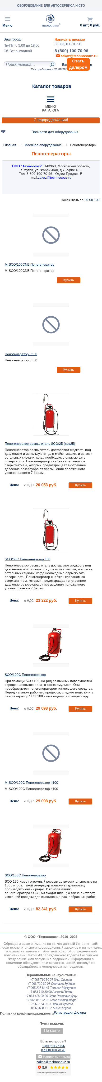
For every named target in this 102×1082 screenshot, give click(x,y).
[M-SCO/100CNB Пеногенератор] (51, 235)
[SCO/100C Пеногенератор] (51, 645)
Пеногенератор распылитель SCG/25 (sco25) (40, 443)
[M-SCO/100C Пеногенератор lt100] (51, 753)
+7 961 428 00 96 (36, 996)
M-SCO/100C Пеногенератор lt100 (31, 782)
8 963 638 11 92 (41, 1008)
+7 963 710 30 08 (39, 984)
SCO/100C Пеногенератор (25, 675)
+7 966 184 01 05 (40, 1004)
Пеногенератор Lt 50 (21, 354)
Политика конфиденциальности (27, 1013)
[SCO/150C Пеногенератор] (51, 845)
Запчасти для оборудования (55, 132)
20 (86, 200)
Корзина (90, 20)
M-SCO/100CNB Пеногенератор (29, 264)
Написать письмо (70, 39)
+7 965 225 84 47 (38, 988)
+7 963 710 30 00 (40, 992)
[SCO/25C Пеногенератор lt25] (51, 414)
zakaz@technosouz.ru (53, 1062)
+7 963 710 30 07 (41, 979)
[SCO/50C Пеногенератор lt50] (51, 529)
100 (97, 200)
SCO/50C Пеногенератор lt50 (27, 559)
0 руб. (95, 25)
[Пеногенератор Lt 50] (51, 324)
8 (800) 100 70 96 (71, 50)
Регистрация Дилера (70, 1012)
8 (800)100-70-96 (68, 44)
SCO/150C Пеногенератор (25, 875)
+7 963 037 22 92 (37, 1000)
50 (91, 200)
